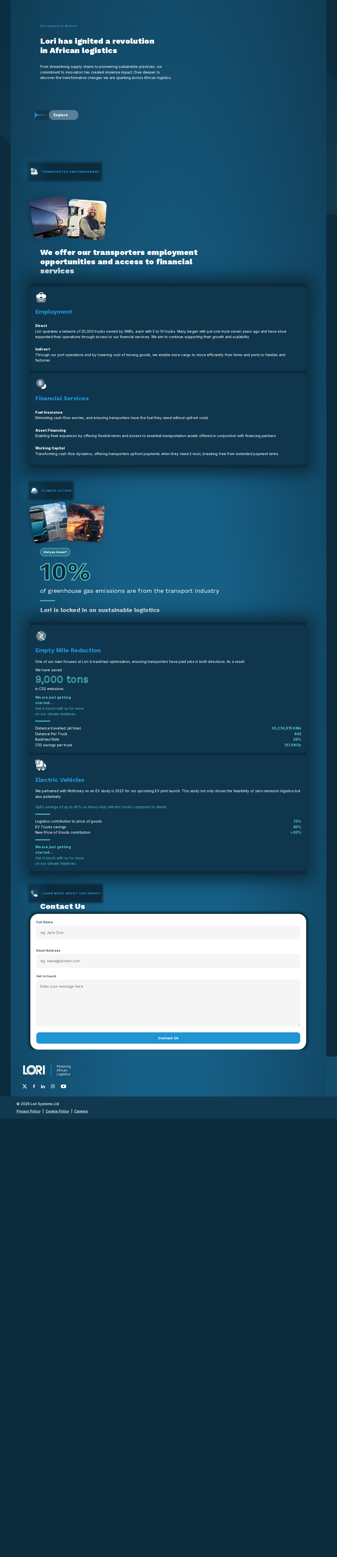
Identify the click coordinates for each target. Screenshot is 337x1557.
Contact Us (168, 1038)
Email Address (48, 950)
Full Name (44, 922)
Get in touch (46, 976)
